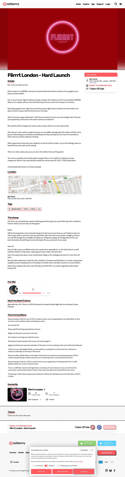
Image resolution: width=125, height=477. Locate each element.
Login (108, 4)
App (93, 4)
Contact (12, 453)
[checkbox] (37, 466)
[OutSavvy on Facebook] (114, 470)
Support (100, 4)
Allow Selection (62, 471)
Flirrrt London (35, 389)
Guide (78, 4)
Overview (85, 450)
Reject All (41, 471)
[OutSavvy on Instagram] (106, 470)
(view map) (92, 83)
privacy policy (79, 461)
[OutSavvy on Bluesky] (110, 470)
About (28, 453)
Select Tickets (109, 427)
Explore (86, 4)
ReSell (20, 453)
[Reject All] (92, 450)
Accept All (83, 471)
